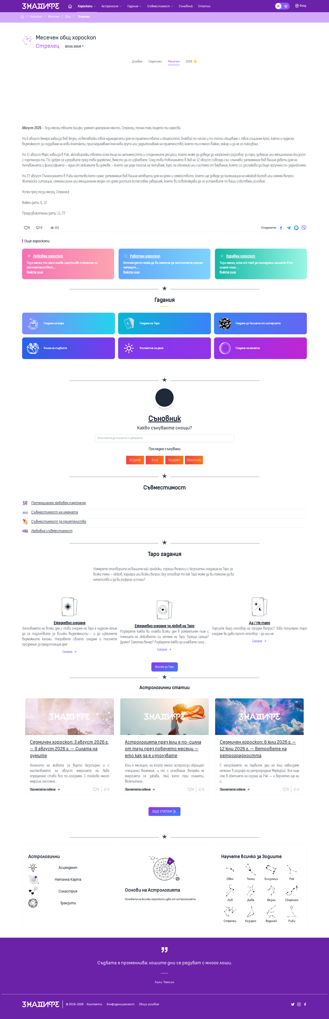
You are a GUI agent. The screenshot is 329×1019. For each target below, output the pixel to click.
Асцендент (68, 867)
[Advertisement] (164, 93)
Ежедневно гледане (69, 622)
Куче (155, 460)
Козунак (135, 460)
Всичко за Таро (164, 667)
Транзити (68, 903)
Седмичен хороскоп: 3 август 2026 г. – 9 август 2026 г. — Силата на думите (69, 748)
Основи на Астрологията (152, 890)
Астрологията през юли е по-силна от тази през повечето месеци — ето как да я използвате (163, 748)
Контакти (94, 1004)
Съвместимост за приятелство (58, 521)
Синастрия (68, 891)
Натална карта (68, 879)
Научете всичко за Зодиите (251, 857)
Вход (303, 6)
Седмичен (155, 61)
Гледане (67, 651)
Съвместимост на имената (54, 512)
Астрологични (44, 857)
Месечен (174, 61)
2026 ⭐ (191, 61)
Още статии (162, 811)
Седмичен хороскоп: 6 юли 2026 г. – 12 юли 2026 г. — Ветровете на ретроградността (258, 748)
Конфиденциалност (120, 1004)
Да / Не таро (259, 622)
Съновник (164, 418)
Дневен (137, 61)
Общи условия (149, 1004)
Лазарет (174, 460)
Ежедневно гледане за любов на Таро (164, 626)
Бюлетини (194, 460)
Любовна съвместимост (52, 530)
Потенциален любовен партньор (58, 502)
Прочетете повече (43, 789)
